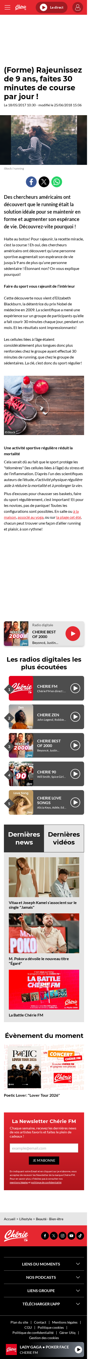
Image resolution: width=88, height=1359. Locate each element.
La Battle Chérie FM (26, 1015)
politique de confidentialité (46, 1182)
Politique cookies (51, 1327)
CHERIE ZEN (48, 714)
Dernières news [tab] (24, 838)
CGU (28, 1327)
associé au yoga (31, 517)
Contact (40, 1322)
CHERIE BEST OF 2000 (44, 634)
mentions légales (19, 1182)
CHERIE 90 (46, 771)
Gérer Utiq (67, 1332)
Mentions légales (64, 1322)
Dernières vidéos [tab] (64, 838)
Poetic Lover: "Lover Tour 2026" (32, 1095)
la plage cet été (68, 517)
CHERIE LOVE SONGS (49, 800)
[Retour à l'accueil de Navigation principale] (20, 7)
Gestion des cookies (44, 1338)
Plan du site (19, 1322)
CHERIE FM (47, 686)
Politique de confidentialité (33, 1332)
